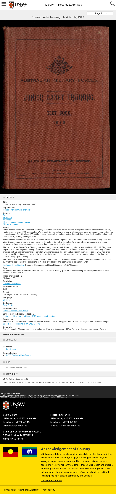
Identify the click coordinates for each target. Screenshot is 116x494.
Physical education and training (16, 222)
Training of (7, 217)
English (6, 300)
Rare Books (10, 349)
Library (49, 4)
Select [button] (107, 13)
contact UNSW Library (47, 395)
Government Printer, (12, 283)
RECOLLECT (4, 397)
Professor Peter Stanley (13, 265)
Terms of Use (15, 393)
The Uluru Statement (51, 480)
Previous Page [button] (89, 13)
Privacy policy (9, 490)
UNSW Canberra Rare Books (18, 355)
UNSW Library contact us (15, 425)
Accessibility (49, 490)
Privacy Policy (5, 393)
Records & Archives (70, 4)
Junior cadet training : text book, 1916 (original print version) (29, 316)
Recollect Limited (36, 397)
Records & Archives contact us (65, 425)
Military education (10, 224)
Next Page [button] (111, 13)
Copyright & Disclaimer (29, 490)
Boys (5, 215)
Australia (7, 220)
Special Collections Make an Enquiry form (21, 324)
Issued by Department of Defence (17, 210)
